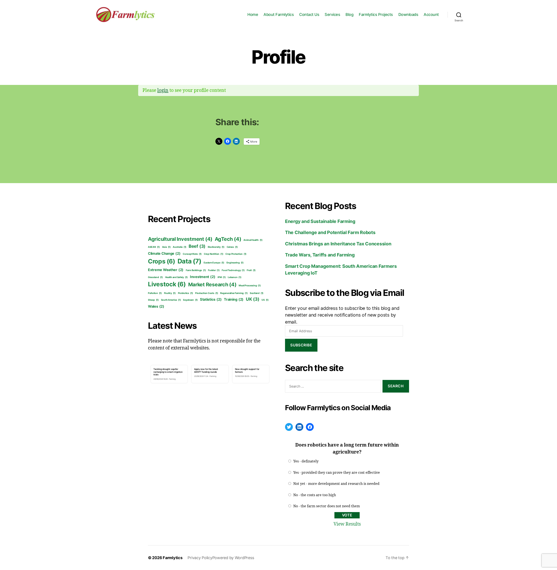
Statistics (211, 299)
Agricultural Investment (180, 239)
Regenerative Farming (233, 293)
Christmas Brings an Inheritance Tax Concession (338, 243)
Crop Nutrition (213, 254)
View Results (347, 524)
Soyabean (190, 299)
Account (431, 14)
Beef (197, 246)
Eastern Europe (214, 262)
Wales (156, 306)
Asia (166, 247)
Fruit (251, 270)
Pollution (155, 293)
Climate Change (164, 253)
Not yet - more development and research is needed (336, 484)
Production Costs (206, 293)
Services (332, 14)
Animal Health (252, 240)
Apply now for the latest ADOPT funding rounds (206, 370)
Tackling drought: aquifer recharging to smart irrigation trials (167, 372)
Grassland (155, 277)
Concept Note (192, 254)
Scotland (256, 293)
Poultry (170, 293)
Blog (349, 14)
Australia (179, 247)
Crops (161, 261)
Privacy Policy (200, 557)
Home (252, 14)
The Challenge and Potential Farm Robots (330, 232)
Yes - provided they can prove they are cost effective (336, 473)
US (265, 299)
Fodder (214, 270)
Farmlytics (172, 557)
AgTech (228, 239)
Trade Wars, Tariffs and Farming (320, 255)
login (162, 90)
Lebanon (234, 277)
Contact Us (309, 14)
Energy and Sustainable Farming (320, 221)
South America (171, 299)
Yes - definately (306, 461)
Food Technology (233, 270)
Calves (232, 247)
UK (252, 299)
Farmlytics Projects (376, 14)
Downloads (408, 14)
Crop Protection (235, 254)
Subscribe (301, 345)
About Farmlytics (278, 14)
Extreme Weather (165, 270)
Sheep (153, 299)
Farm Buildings (196, 270)
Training (233, 299)
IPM (221, 277)
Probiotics (185, 293)
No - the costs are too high (314, 495)
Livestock (167, 284)
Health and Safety (176, 277)
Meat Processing (249, 285)
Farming (172, 379)
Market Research (212, 285)
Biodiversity (216, 247)
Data (189, 261)
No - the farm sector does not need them (326, 506)
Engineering (234, 262)
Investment (202, 277)
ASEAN (154, 247)
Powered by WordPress (233, 557)
